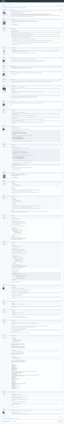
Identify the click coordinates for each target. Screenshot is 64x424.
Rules (4, 4)
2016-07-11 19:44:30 (13, 79)
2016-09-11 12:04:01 (13, 109)
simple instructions (18, 218)
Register (9, 4)
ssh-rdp (16, 24)
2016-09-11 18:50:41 (13, 335)
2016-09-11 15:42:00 (13, 285)
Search (6, 4)
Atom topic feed (60, 420)
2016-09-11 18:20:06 (13, 320)
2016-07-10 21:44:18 (13, 28)
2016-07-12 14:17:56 (13, 85)
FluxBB (61, 421)
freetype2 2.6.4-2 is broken (21, 7)
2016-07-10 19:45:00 (13, 19)
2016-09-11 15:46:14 (13, 301)
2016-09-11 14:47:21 (13, 181)
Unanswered (60, 5)
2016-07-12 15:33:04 (13, 101)
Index (2, 4)
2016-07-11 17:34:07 (13, 71)
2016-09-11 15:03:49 (13, 196)
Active (58, 5)
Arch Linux (4, 1)
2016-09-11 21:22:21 (13, 409)
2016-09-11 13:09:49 (13, 144)
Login (11, 4)
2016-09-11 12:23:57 (13, 126)
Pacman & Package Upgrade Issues (10, 7)
